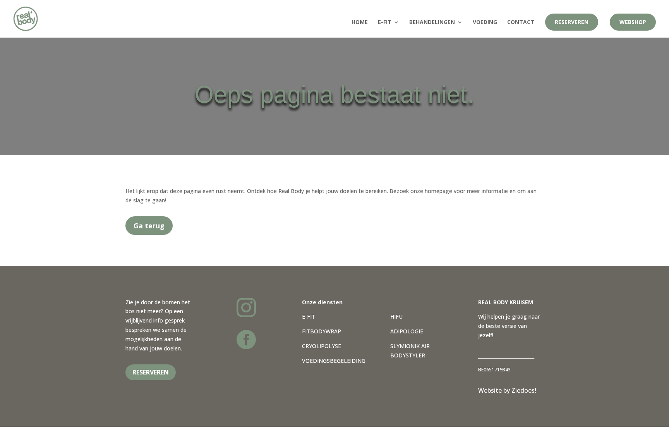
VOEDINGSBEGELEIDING (333, 360)
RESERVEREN (150, 372)
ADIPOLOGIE (406, 331)
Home (360, 22)
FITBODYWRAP (321, 331)
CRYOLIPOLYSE (321, 346)
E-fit (384, 22)
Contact (520, 22)
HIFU (396, 316)
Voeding (485, 22)
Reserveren (571, 22)
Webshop (632, 22)
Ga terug (149, 225)
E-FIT (308, 316)
